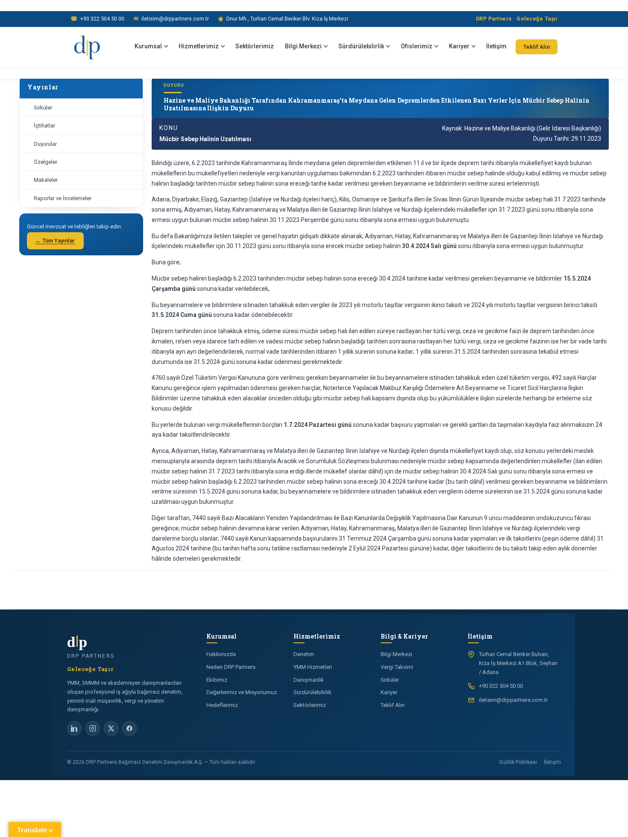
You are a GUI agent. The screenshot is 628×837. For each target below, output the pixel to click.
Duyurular (45, 144)
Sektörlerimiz (254, 46)
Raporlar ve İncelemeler (62, 198)
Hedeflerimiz (222, 705)
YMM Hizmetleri (312, 667)
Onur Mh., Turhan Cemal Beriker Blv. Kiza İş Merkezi (283, 18)
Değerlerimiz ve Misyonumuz (241, 692)
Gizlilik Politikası (518, 762)
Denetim (303, 654)
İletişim (496, 46)
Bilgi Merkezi (303, 46)
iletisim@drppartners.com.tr (171, 18)
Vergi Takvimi (397, 667)
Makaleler (46, 180)
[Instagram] (92, 728)
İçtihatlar (44, 125)
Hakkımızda (221, 654)
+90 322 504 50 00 (97, 18)
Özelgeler (45, 162)
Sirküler (43, 107)
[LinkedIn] (74, 728)
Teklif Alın (536, 47)
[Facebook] (129, 728)
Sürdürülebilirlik (361, 46)
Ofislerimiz (416, 46)
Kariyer (459, 46)
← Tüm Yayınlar (55, 240)
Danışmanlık (308, 680)
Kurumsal (148, 46)
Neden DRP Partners (230, 667)
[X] (111, 728)
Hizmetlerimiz (199, 46)
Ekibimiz (216, 680)
